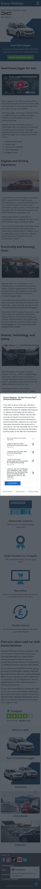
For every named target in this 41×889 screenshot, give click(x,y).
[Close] (36, 398)
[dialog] (20, 444)
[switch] (32, 444)
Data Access (20, 491)
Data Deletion (8, 491)
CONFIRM (12, 483)
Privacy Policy (33, 491)
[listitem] (20, 438)
